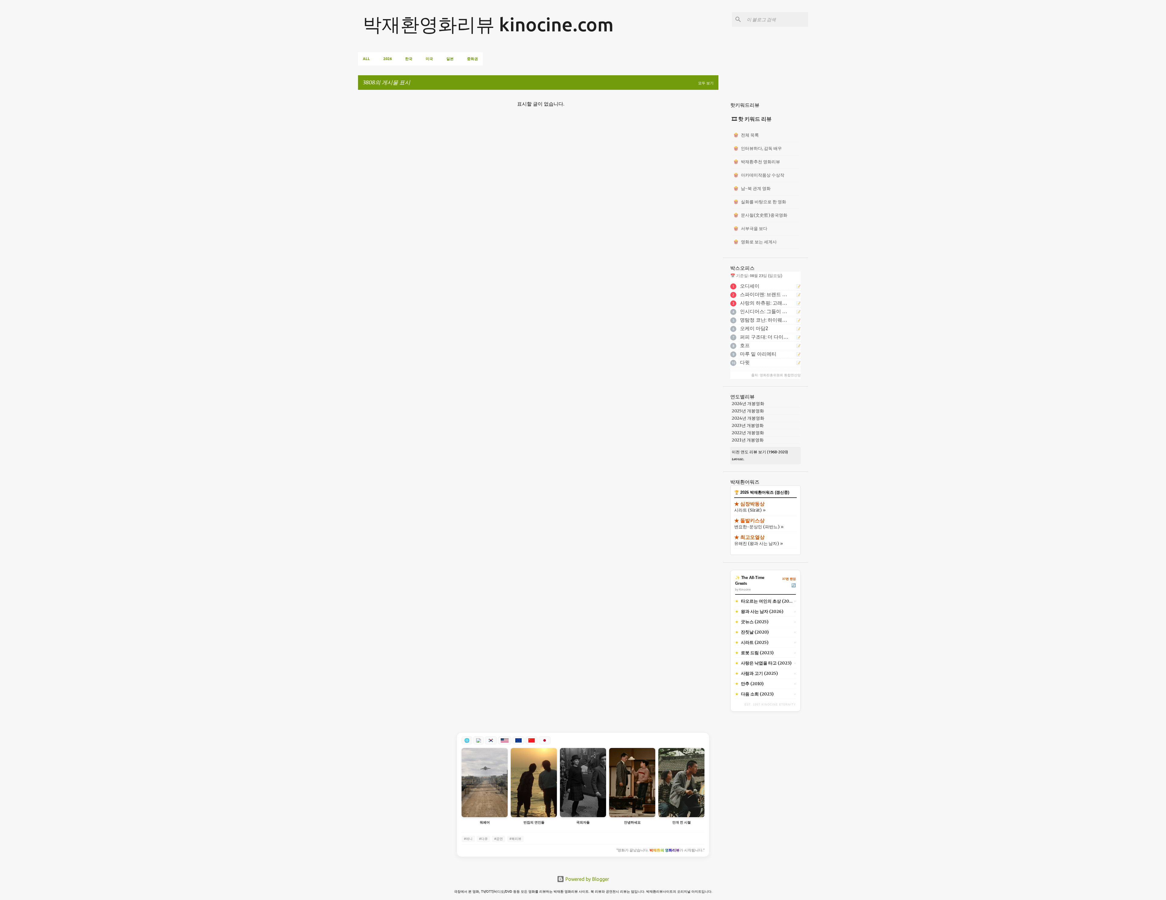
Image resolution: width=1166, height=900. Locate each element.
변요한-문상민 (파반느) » (758, 527)
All (366, 59)
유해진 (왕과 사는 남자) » (758, 543)
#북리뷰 (515, 839)
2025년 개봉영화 (748, 411)
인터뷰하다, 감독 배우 (757, 148)
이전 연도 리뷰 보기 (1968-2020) (760, 452)
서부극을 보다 (750, 228)
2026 (387, 59)
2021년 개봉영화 (748, 440)
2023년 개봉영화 (748, 425)
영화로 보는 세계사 (755, 242)
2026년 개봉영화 (748, 403)
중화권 (472, 59)
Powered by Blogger (586, 879)
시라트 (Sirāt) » (749, 510)
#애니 (468, 839)
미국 (429, 59)
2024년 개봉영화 (748, 418)
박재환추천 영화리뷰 (756, 161)
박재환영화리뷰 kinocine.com (488, 24)
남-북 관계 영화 (752, 188)
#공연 (498, 839)
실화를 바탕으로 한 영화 (759, 202)
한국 (408, 59)
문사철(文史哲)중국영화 (760, 215)
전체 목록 (746, 135)
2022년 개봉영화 (748, 432)
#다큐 (483, 839)
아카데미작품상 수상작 (758, 175)
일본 (450, 59)
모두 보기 (706, 83)
